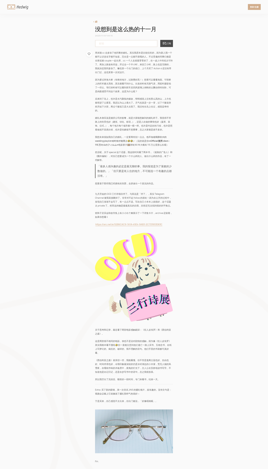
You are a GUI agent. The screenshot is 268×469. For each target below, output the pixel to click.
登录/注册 (254, 7)
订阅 (169, 43)
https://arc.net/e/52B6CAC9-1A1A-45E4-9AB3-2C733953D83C (128, 224)
